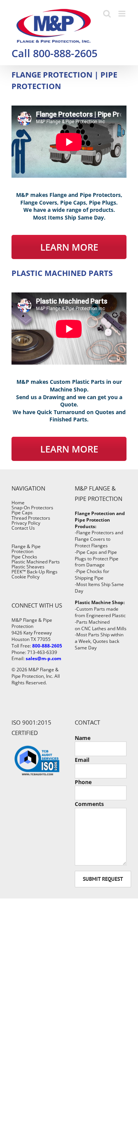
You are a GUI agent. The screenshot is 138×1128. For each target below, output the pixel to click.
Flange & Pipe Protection (26, 549)
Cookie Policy (25, 576)
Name (82, 738)
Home (18, 502)
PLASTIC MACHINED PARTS (62, 273)
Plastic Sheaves (28, 566)
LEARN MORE (69, 247)
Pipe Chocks (24, 556)
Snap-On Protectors (32, 507)
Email (82, 759)
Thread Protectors (31, 517)
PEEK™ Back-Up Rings (35, 571)
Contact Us (23, 527)
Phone (83, 782)
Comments (89, 804)
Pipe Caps (22, 512)
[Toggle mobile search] (107, 14)
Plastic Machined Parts (36, 561)
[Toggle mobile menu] (122, 14)
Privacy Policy (26, 522)
